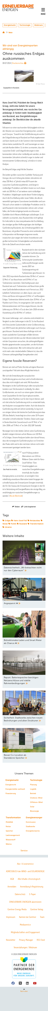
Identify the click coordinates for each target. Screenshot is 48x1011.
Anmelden (12, 886)
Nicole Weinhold (16, 496)
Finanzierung (11, 793)
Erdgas (8, 520)
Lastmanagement (13, 835)
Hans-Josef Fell (20, 520)
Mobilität (9, 822)
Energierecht (11, 785)
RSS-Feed (41, 940)
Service (24, 850)
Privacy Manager (26, 940)
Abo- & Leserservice (25, 864)
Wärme (9, 844)
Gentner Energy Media (17, 909)
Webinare (38, 25)
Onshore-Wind (36, 798)
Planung (33, 785)
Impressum (10, 917)
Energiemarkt (10, 25)
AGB (12, 879)
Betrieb (33, 793)
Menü (43, 14)
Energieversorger (34, 817)
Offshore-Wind (36, 802)
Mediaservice (25, 924)
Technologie (24, 25)
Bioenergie (34, 811)
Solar (32, 807)
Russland (23, 524)
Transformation (37, 524)
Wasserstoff (10, 840)
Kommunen (31, 822)
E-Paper (32, 894)
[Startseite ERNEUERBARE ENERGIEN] (18, 8)
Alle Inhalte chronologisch (29, 879)
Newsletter (10, 940)
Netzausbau (35, 520)
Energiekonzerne (33, 831)
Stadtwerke (30, 826)
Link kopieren (30, 507)
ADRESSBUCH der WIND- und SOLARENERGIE (25, 871)
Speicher (9, 831)
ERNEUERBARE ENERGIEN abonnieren (25, 902)
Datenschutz (20, 894)
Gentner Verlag (36, 909)
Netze (8, 826)
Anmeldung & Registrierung (31, 886)
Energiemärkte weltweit (15, 789)
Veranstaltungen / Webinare (25, 947)
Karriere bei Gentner (27, 917)
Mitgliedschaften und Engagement (25, 932)
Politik (13, 524)
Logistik (33, 789)
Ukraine (8, 527)
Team (42, 917)
